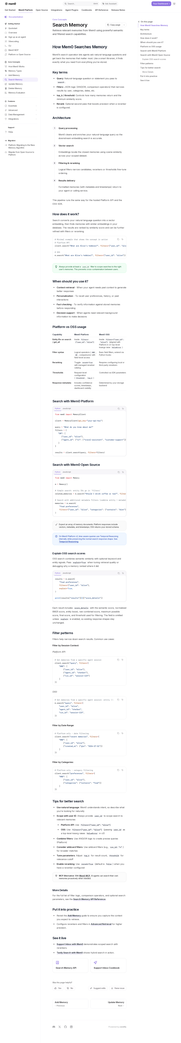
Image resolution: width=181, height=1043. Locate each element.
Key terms (144, 29)
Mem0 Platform (26, 10)
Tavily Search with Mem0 (70, 952)
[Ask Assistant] (122, 239)
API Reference (101, 10)
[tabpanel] (89, 433)
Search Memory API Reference (89, 899)
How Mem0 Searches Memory (154, 25)
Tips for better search (150, 68)
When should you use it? (151, 42)
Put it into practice (148, 76)
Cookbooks (86, 10)
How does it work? (148, 38)
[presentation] (89, 247)
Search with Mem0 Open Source (155, 55)
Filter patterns (146, 63)
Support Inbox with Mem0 (70, 944)
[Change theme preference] (174, 4)
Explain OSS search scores (154, 59)
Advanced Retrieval (101, 924)
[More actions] (124, 25)
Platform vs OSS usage (151, 46)
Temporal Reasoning (68, 541)
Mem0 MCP (84, 876)
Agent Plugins (71, 10)
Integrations (56, 10)
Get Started (10, 10)
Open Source (42, 10)
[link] (70, 965)
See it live (144, 80)
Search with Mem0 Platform (153, 51)
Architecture (146, 34)
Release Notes (118, 10)
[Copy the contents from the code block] (118, 239)
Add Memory (74, 915)
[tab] (57, 408)
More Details (147, 72)
